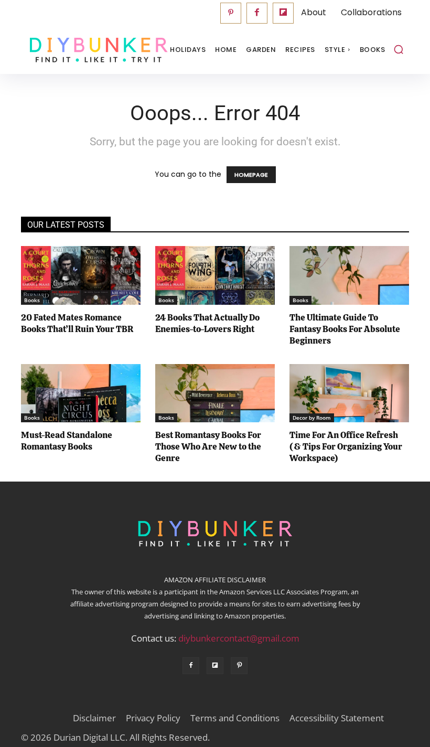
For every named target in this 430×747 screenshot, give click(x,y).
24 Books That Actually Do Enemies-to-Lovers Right (207, 323)
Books (32, 300)
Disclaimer (94, 718)
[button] (398, 49)
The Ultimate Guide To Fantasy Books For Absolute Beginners (344, 329)
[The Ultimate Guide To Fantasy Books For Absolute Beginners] (349, 275)
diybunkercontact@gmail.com (238, 638)
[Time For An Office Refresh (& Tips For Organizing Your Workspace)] (349, 393)
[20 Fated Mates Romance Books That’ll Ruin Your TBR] (81, 275)
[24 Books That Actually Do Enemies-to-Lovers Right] (215, 275)
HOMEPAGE (251, 174)
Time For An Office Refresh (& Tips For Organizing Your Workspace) (345, 446)
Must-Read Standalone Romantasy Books (66, 440)
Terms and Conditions (235, 718)
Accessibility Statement (336, 718)
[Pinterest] (230, 13)
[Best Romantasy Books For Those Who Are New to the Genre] (215, 393)
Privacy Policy (153, 718)
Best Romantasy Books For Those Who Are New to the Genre (208, 446)
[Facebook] (256, 13)
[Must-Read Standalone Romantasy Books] (81, 393)
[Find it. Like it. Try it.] (73, 50)
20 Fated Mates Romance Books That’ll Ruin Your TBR (77, 323)
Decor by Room (312, 417)
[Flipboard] (283, 13)
